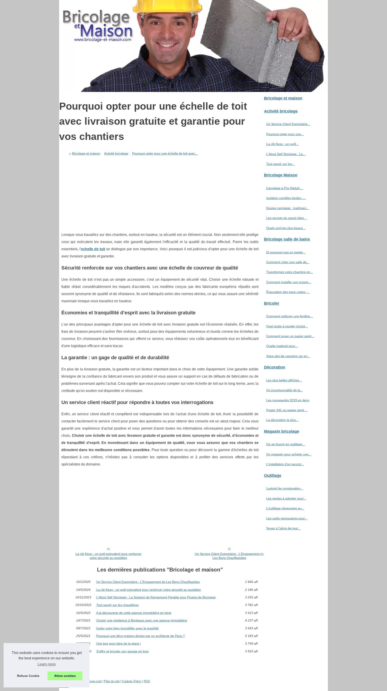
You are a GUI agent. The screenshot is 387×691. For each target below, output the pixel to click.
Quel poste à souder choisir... (287, 326)
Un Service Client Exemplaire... (288, 124)
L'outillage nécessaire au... (285, 508)
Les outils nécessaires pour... (286, 518)
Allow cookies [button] (65, 676)
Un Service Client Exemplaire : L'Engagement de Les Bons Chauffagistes (229, 556)
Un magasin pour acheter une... (288, 454)
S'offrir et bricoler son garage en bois (122, 651)
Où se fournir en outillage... (285, 444)
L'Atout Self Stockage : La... (285, 154)
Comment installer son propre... (288, 282)
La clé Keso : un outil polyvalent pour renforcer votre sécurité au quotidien (108, 556)
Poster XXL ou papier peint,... (287, 410)
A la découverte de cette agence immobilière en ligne (133, 612)
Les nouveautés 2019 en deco (287, 400)
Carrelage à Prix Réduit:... (284, 188)
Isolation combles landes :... (286, 198)
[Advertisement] (160, 190)
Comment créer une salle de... (287, 262)
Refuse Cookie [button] (28, 676)
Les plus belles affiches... (284, 380)
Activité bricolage (116, 153)
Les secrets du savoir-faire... (286, 218)
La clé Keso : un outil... (282, 144)
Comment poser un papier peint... (290, 336)
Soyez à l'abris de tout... (283, 528)
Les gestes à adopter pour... (286, 498)
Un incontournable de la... (284, 390)
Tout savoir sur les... (280, 164)
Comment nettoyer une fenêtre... (289, 316)
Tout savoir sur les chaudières (117, 604)
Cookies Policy (132, 681)
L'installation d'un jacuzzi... (285, 464)
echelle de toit (93, 249)
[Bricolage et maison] (193, 46)
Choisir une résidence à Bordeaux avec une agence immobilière (141, 620)
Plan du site (112, 681)
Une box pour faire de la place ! (118, 643)
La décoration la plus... (282, 420)
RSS (147, 681)
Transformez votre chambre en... (289, 272)
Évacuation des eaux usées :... (288, 292)
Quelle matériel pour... (282, 346)
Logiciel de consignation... (284, 488)
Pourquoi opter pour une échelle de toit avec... (165, 153)
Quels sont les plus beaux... (285, 228)
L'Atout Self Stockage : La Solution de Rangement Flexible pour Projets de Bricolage (156, 597)
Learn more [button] (47, 664)
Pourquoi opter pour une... (285, 134)
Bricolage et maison (86, 153)
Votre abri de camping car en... (288, 356)
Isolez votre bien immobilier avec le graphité (127, 628)
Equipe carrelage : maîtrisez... (287, 208)
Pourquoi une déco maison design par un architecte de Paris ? (140, 635)
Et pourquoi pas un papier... (285, 252)
